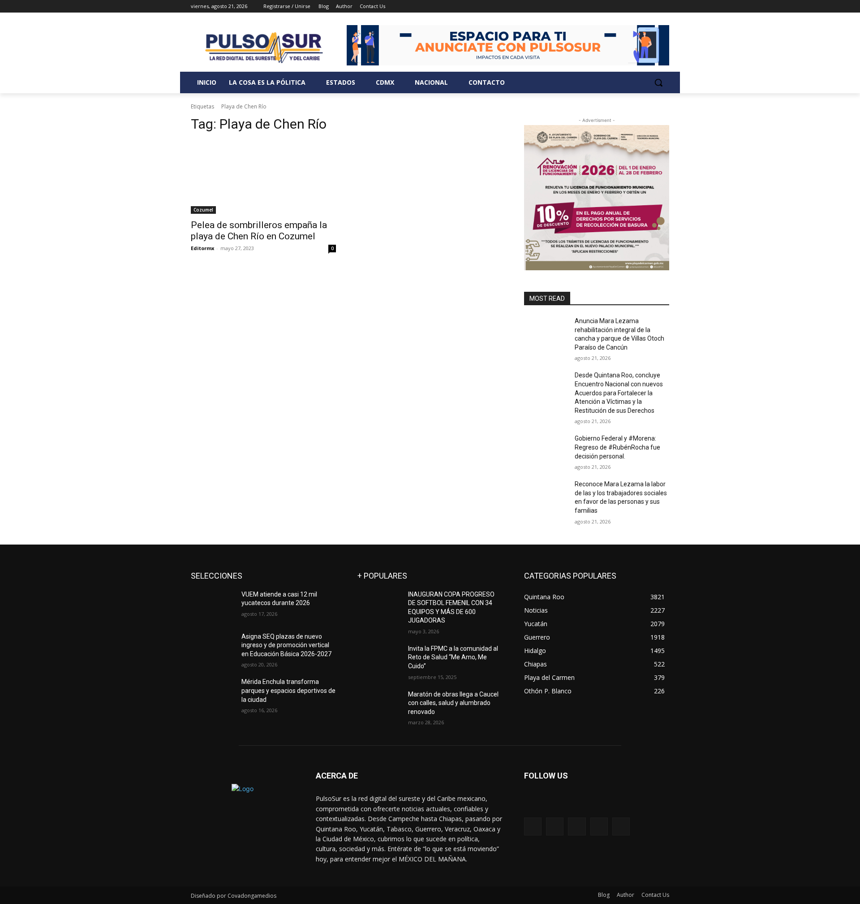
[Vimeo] (651, 6)
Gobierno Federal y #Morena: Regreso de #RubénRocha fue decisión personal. (617, 447)
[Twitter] (639, 6)
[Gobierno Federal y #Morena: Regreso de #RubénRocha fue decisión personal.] (546, 449)
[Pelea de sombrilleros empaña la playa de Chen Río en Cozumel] (263, 177)
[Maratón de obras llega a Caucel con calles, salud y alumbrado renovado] (379, 705)
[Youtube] (664, 6)
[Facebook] (614, 6)
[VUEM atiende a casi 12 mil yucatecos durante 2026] (212, 605)
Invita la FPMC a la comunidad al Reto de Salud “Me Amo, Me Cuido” (453, 657)
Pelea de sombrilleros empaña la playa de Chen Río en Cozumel (259, 231)
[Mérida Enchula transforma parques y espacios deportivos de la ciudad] (212, 693)
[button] (658, 82)
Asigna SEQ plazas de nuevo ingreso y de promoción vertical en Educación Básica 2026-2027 (286, 645)
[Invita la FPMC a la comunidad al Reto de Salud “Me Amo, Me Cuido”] (379, 659)
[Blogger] (533, 826)
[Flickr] (576, 826)
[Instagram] (627, 6)
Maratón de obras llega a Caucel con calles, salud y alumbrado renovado (453, 703)
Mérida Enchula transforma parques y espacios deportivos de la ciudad (288, 690)
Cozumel (203, 210)
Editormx (202, 248)
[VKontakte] (621, 826)
